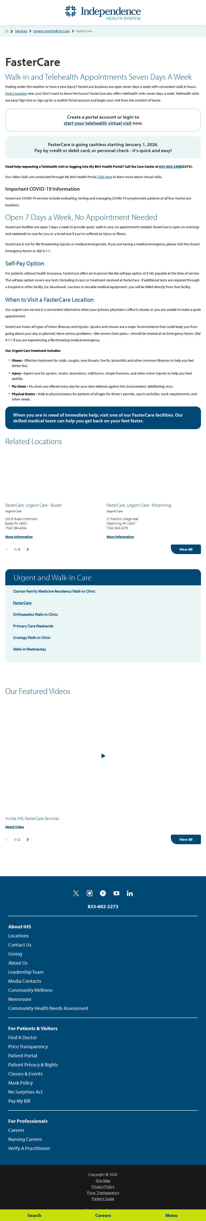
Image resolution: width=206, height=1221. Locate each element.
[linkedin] (130, 893)
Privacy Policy (103, 1186)
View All (185, 549)
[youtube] (117, 893)
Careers (16, 1130)
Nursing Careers (25, 1139)
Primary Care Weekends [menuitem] (33, 625)
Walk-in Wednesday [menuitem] (29, 649)
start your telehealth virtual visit (98, 123)
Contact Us (19, 944)
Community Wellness (30, 990)
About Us (18, 963)
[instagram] (90, 893)
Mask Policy (20, 1082)
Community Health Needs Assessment (48, 1008)
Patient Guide (103, 1199)
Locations (18, 935)
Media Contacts (24, 981)
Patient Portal (22, 1055)
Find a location (16, 93)
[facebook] (103, 893)
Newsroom (19, 999)
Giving (15, 954)
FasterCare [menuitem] (22, 602)
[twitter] (76, 893)
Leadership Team (26, 972)
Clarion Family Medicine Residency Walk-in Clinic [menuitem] (54, 591)
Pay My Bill (19, 1101)
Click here (105, 177)
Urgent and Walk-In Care (51, 31)
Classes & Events (25, 1073)
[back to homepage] (7, 31)
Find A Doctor (22, 1037)
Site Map (103, 1180)
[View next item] (27, 549)
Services (21, 31)
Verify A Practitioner (29, 1148)
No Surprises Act (25, 1092)
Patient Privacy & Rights (33, 1064)
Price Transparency (28, 1046)
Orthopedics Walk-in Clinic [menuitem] (35, 614)
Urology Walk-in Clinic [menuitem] (31, 637)
